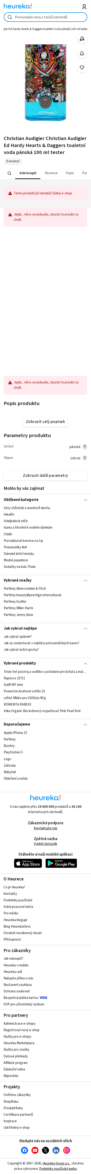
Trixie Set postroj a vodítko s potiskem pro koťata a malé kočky (46, 671)
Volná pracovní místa (18, 906)
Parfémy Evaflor (15, 601)
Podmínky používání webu (58, 1168)
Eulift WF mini (13, 684)
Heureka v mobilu (16, 965)
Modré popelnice (16, 560)
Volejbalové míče (16, 521)
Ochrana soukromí (17, 991)
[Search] (9, 173)
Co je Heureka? (14, 887)
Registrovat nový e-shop (21, 1030)
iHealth (9, 514)
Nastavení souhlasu (18, 984)
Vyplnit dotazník (45, 843)
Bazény (9, 745)
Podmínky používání (18, 900)
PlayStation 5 (13, 752)
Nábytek (10, 771)
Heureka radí (13, 971)
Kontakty (10, 893)
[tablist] (46, 173)
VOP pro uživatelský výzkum (24, 1004)
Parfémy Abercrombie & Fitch (25, 588)
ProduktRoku (13, 1108)
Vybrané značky (18, 580)
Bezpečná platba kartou (21, 997)
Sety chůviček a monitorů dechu (27, 508)
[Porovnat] (82, 39)
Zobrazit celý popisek (45, 422)
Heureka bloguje (15, 920)
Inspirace (10, 1121)
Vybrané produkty (20, 663)
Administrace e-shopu (19, 1023)
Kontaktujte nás (45, 828)
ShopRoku (11, 1101)
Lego (7, 758)
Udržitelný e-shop (17, 1127)
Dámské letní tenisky (19, 553)
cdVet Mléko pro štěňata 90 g (25, 697)
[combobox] (46, 17)
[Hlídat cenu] (82, 53)
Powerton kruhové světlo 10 (24, 691)
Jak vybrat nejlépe (20, 628)
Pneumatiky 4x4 (15, 547)
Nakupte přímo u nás (18, 978)
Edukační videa (14, 1069)
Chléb (8, 534)
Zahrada (10, 765)
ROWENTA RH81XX (17, 704)
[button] (27, 173)
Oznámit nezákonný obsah (23, 933)
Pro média (11, 913)
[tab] (27, 173)
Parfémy (10, 739)
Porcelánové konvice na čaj (23, 540)
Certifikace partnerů (18, 1114)
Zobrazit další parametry (45, 475)
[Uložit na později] (82, 68)
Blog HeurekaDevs (17, 926)
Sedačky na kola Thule (20, 566)
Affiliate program (16, 1062)
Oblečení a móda (16, 778)
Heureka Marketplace (19, 1043)
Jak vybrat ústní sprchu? (21, 649)
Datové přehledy (16, 1056)
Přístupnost (12, 939)
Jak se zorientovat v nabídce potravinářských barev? (41, 643)
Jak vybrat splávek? (18, 636)
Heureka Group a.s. (56, 1163)
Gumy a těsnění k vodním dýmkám (28, 527)
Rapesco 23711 (14, 678)
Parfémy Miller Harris (18, 608)
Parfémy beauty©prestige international (32, 595)
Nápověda (11, 1075)
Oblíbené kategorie (21, 500)
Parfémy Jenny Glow (18, 614)
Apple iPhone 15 (15, 732)
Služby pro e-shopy (17, 1036)
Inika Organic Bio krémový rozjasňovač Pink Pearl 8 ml (42, 710)
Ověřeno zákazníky (17, 1094)
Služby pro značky (16, 1049)
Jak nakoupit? (13, 958)
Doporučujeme (17, 724)
